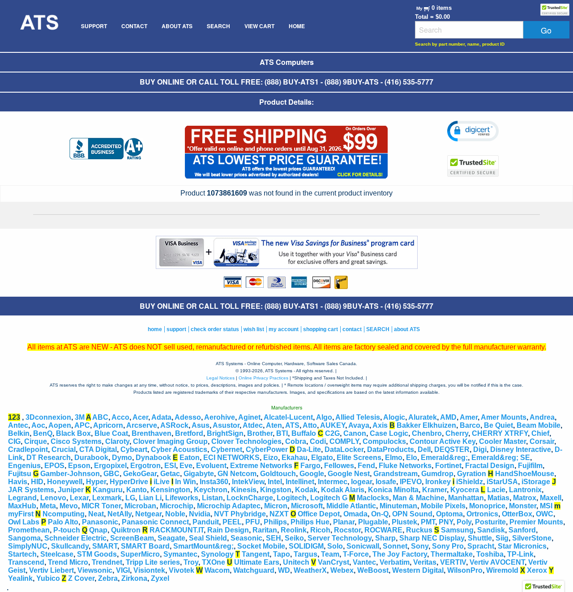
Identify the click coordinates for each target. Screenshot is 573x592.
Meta (48, 506)
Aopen (59, 425)
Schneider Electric (75, 538)
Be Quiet (498, 425)
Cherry (456, 433)
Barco (470, 425)
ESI (170, 465)
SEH (273, 538)
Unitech (296, 562)
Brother (260, 433)
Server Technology (340, 538)
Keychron (210, 490)
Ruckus (419, 530)
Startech (22, 554)
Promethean (29, 530)
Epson (79, 465)
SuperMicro (140, 554)
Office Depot (319, 514)
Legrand (22, 498)
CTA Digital (98, 449)
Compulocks (384, 441)
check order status (215, 329)
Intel (275, 482)
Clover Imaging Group (170, 441)
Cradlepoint (28, 449)
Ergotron (145, 465)
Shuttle (480, 538)
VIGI (123, 570)
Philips (275, 522)
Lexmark (107, 498)
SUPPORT (94, 26)
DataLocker (344, 449)
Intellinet (300, 482)
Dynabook (153, 457)
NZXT (279, 514)
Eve (186, 465)
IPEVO (411, 482)
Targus (305, 554)
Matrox (524, 498)
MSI (546, 506)
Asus (201, 425)
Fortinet (448, 465)
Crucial (63, 449)
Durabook (91, 457)
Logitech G (328, 498)
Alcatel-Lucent (288, 417)
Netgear (148, 514)
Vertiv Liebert (51, 570)
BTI (282, 433)
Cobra (295, 441)
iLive (162, 482)
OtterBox (517, 514)
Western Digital (418, 570)
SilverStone (532, 538)
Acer (140, 417)
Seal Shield (208, 538)
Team (330, 554)
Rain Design (228, 530)
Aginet (249, 417)
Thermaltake (452, 554)
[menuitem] (39, 26)
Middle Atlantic (351, 506)
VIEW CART (259, 26)
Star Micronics (522, 546)
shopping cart (320, 329)
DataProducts (390, 449)
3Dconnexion (48, 417)
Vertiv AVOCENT (497, 562)
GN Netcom (237, 473)
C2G (332, 433)
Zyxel (160, 578)
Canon (354, 433)
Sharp (385, 538)
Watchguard (253, 570)
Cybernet (226, 449)
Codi (318, 441)
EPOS (54, 465)
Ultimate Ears (256, 562)
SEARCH (218, 26)
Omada (355, 514)
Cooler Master (502, 441)
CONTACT (134, 26)
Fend (366, 465)
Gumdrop (437, 473)
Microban (140, 506)
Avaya (358, 425)
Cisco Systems (76, 441)
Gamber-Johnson (70, 473)
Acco (120, 417)
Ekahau (295, 457)
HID (37, 482)
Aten (274, 425)
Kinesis (244, 490)
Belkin (19, 433)
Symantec (180, 554)
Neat (96, 514)
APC (82, 425)
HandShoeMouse (524, 473)
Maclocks (373, 498)
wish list (254, 329)
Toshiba (490, 554)
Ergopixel (110, 465)
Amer (469, 417)
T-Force (356, 554)
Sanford (522, 530)
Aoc (38, 425)
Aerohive (219, 417)
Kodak (306, 490)
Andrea (542, 417)
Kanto (136, 490)
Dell (424, 449)
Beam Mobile (538, 425)
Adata (161, 417)
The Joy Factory (399, 554)
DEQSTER (452, 449)
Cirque (35, 441)
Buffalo (303, 433)
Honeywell (64, 482)
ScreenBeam (132, 538)
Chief (540, 433)
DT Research (48, 457)
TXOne (213, 562)
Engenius (24, 465)
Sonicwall (362, 546)
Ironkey (438, 482)
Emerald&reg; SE (500, 457)
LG (130, 498)
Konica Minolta (393, 490)
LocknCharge (250, 498)
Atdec (253, 425)
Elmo (393, 457)
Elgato (322, 457)
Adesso (188, 417)
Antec (18, 425)
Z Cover (81, 578)
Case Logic (389, 433)
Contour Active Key (442, 441)
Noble (175, 514)
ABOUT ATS (177, 26)
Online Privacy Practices (263, 377)
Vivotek (181, 570)
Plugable (373, 522)
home (155, 329)
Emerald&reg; (444, 457)
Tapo (281, 554)
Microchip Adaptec (229, 506)
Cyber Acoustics (179, 449)
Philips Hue (310, 522)
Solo (335, 546)
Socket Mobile (261, 546)
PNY (446, 522)
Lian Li (150, 498)
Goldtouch (278, 473)
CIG (14, 441)
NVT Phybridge (240, 514)
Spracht (480, 546)
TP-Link (520, 554)
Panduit (205, 522)
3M (80, 417)
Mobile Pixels (443, 506)
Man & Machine (419, 498)
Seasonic (246, 538)
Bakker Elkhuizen (426, 425)
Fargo (310, 465)
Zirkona (134, 578)
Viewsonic (94, 570)
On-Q (380, 514)
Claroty (117, 441)
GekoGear (140, 473)
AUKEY (332, 425)
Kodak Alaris (342, 490)
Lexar (79, 498)
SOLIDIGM (306, 546)
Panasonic (100, 522)
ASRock (174, 425)
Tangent (255, 554)
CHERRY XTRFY (500, 433)
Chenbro (427, 433)
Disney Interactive (520, 449)
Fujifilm (530, 465)
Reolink (294, 530)
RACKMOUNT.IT (177, 530)
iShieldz (469, 482)
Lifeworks (181, 498)
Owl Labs (23, 522)
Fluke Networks (405, 465)
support (176, 329)
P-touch (66, 530)
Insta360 (214, 482)
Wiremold (502, 570)
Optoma (449, 514)
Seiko (294, 538)
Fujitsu (19, 473)
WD (284, 570)
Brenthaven (151, 433)
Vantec (364, 562)
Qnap (98, 530)
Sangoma (24, 538)
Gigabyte (199, 473)
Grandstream (395, 473)
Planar (344, 522)
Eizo (270, 457)
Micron (275, 506)
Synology (217, 554)
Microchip (176, 506)
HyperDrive (129, 482)
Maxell (550, 498)
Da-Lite (309, 449)
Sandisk (491, 530)
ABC (100, 417)
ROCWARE (383, 530)
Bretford (189, 433)
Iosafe (386, 482)
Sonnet (395, 546)
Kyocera (464, 490)
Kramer (434, 490)
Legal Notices (220, 377)
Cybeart (133, 449)
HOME (297, 26)
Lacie (496, 490)
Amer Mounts (503, 417)
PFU (252, 522)
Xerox (537, 570)
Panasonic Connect (155, 522)
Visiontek (149, 570)
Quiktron (126, 530)
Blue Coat (111, 433)
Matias (498, 498)
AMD (448, 417)
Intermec (332, 482)
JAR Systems (31, 490)
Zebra (108, 578)
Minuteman (398, 506)
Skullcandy (70, 546)
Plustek (404, 522)
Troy (191, 562)
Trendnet (107, 562)
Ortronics (482, 514)
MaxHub (22, 506)
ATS (292, 425)
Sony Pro (448, 546)
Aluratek (422, 417)
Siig (502, 538)
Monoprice (487, 506)
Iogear (361, 482)
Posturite (490, 522)
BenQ (42, 433)
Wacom (217, 570)
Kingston (275, 490)
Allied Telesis (357, 417)
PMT (428, 522)
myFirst (21, 514)
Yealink (20, 578)
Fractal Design (489, 465)
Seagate (171, 538)
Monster (522, 506)
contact (352, 329)
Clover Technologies (246, 441)
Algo (324, 417)
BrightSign (225, 433)
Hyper (96, 482)
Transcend (26, 562)
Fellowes (339, 465)
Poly (464, 522)
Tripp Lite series (153, 562)
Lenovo (53, 498)
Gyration (471, 473)
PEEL (232, 522)
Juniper (71, 490)
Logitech (292, 498)
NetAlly (119, 514)
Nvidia (199, 514)
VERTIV (453, 562)
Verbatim (395, 562)
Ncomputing (64, 514)
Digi (480, 449)
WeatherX (310, 570)
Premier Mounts (536, 522)
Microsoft (307, 506)
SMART (104, 546)
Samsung (457, 530)
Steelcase (56, 554)
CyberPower (267, 449)
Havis (17, 482)
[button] (473, 131)
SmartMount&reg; (203, 546)
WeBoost (373, 570)
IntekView (248, 482)
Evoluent (211, 465)
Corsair (542, 441)
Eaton (190, 457)
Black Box (73, 433)
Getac (170, 473)
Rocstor (347, 530)
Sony (419, 546)
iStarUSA (502, 482)
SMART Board (145, 546)
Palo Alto (63, 522)
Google (311, 473)
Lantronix (525, 490)
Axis (380, 425)
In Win (185, 482)
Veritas (424, 562)
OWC (544, 514)
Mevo (69, 506)
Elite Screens (359, 457)
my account (284, 329)
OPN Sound (412, 514)
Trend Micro (68, 562)
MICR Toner (101, 506)
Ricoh (320, 530)
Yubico (48, 578)
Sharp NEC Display (431, 538)
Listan (212, 498)
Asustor (226, 425)
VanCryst (333, 562)
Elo (411, 457)
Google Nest (349, 473)
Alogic (394, 417)
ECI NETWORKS (231, 457)
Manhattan (466, 498)
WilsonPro (465, 570)
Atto (310, 425)
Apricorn (108, 425)
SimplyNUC (27, 546)
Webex (342, 570)
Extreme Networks (261, 465)
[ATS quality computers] (39, 26)
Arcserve (141, 425)
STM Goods (97, 554)
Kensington (170, 490)
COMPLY (344, 441)
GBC (111, 473)
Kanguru (108, 490)
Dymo (122, 457)
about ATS (407, 329)
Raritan (264, 530)
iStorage (536, 482)
